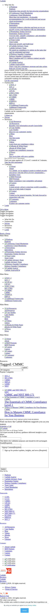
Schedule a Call (5, 426)
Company (3, 543)
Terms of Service (11, 589)
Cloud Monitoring (11, 487)
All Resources (10, 527)
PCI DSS (8, 515)
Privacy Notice (10, 587)
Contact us (8, 115)
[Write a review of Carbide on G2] (5, 573)
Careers (7, 553)
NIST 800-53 (9, 511)
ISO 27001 (9, 378)
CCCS (7, 499)
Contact (7, 555)
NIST (7, 386)
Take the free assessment (13, 162)
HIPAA (7, 382)
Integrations (9, 489)
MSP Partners (9, 549)
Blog (6, 531)
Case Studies (9, 529)
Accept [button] (24, 610)
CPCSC (7, 503)
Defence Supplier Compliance (15, 483)
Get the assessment (11, 81)
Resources (3, 523)
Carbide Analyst (10, 477)
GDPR (7, 384)
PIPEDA (8, 517)
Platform (8, 475)
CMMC (7, 380)
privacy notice (32, 605)
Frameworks (3, 493)
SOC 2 (7, 376)
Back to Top (4, 596)
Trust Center (9, 485)
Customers (8, 551)
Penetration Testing (11, 481)
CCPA (7, 497)
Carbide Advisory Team (13, 479)
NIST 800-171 (10, 513)
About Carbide (10, 547)
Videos (7, 533)
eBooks (7, 535)
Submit (3, 469)
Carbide (3, 1)
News (7, 537)
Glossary (8, 539)
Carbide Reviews (3, 576)
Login (7, 205)
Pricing (7, 223)
